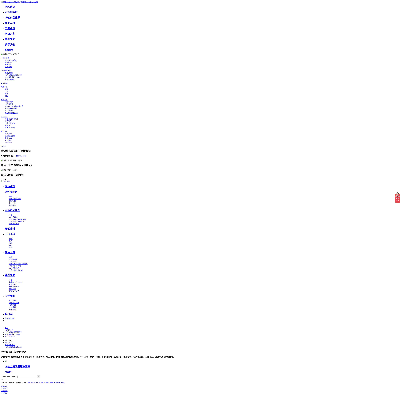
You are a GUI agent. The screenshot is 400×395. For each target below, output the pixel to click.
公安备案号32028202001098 (54, 382)
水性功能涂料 (10, 336)
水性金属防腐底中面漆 (13, 332)
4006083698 (20, 156)
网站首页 (10, 186)
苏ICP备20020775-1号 (35, 382)
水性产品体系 (10, 345)
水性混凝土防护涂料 (12, 334)
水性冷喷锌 (9, 330)
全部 (10, 196)
